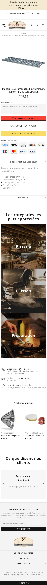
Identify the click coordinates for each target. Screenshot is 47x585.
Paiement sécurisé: (10, 140)
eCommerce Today (34, 574)
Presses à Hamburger (34, 433)
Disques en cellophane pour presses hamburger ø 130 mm (35, 435)
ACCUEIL (23, 33)
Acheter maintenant (23, 133)
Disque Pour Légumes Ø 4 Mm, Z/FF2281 (11, 435)
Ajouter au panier (23, 249)
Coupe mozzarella (9, 433)
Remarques (6, 102)
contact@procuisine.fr (18, 13)
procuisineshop (17, 25)
